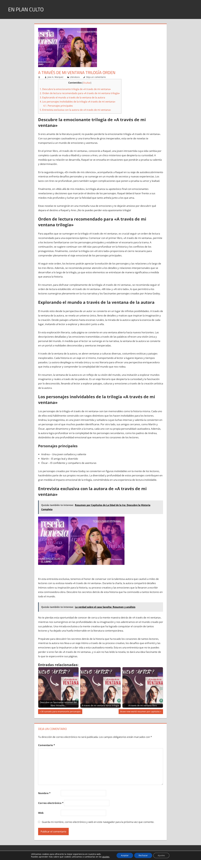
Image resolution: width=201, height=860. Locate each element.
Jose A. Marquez (55, 77)
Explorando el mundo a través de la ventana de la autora (72, 97)
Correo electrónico (50, 803)
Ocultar (86, 82)
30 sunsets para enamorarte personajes (61, 712)
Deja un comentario (96, 77)
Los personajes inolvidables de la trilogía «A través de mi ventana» (77, 101)
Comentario (46, 745)
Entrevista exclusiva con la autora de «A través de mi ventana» (75, 109)
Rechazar (143, 855)
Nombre (44, 793)
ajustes (105, 856)
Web (41, 812)
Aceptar (125, 855)
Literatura (75, 77)
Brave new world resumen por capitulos (140, 712)
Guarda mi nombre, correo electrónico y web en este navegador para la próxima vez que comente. (98, 822)
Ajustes (161, 855)
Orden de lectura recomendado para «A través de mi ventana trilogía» (80, 93)
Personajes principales (58, 105)
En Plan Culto (26, 9)
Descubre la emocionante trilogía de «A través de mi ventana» (75, 89)
